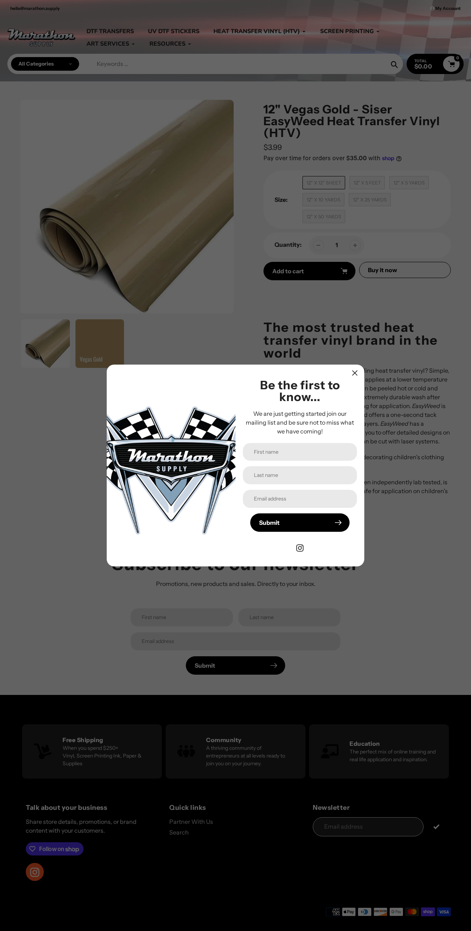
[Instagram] (300, 547)
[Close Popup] (355, 372)
